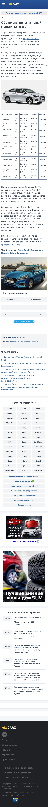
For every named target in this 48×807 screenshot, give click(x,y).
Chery (38, 418)
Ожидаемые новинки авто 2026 (24, 486)
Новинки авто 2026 (12, 299)
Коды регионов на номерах (24, 495)
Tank (9, 466)
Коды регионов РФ (35, 307)
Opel (38, 451)
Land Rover (38, 442)
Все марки (38, 470)
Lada (24, 442)
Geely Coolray (28, 618)
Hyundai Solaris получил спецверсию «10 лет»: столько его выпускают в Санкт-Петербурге (22, 387)
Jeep (38, 437)
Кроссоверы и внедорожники (24, 491)
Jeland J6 (30, 687)
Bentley (9, 413)
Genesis (38, 428)
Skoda (9, 461)
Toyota (24, 466)
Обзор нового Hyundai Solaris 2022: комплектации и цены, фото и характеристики (19, 378)
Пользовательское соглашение (17, 772)
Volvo (24, 470)
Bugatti (38, 413)
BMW (24, 413)
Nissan (24, 451)
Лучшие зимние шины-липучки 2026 (24, 13)
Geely (24, 428)
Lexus (10, 447)
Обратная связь (9, 745)
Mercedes (38, 447)
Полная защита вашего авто (23, 541)
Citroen (24, 423)
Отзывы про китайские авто (12, 314)
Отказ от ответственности (15, 777)
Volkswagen (9, 470)
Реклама (6, 750)
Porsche (24, 456)
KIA (9, 442)
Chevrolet (9, 423)
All (13, 4)
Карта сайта (8, 755)
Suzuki (38, 461)
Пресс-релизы (9, 759)
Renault (38, 456)
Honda (24, 432)
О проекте (7, 740)
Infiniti (10, 437)
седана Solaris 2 (31, 38)
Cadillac (10, 418)
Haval (10, 432)
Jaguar (24, 437)
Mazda (24, 447)
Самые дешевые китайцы (13, 307)
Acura (10, 409)
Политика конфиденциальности (17, 768)
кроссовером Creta (10, 244)
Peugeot (10, 456)
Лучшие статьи (24, 505)
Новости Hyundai (31, 342)
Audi (24, 409)
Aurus (38, 409)
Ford (9, 428)
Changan (24, 418)
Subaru (24, 461)
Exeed (38, 423)
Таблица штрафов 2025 (24, 500)
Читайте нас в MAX (24, 321)
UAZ (38, 466)
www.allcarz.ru (18, 337)
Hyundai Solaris (16, 342)
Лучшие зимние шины (35, 299)
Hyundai (38, 432)
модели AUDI (37, 631)
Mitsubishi (9, 451)
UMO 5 (16, 659)
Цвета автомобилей (35, 314)
